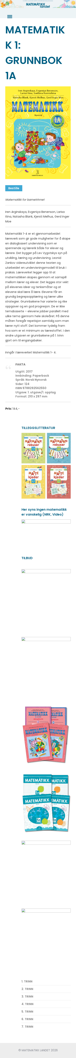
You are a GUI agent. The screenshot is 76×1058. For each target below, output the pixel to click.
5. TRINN (27, 1012)
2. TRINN (27, 989)
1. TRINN (26, 981)
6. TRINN (27, 1019)
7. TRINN (27, 1027)
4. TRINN (27, 1004)
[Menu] (9, 17)
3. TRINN (27, 996)
